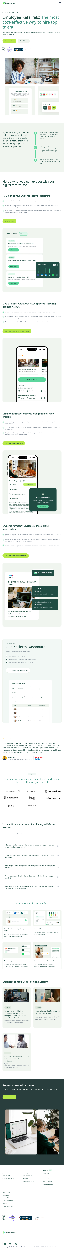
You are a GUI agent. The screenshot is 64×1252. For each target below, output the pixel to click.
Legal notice (36, 1246)
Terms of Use (52, 1246)
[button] (60, 3)
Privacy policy (44, 1246)
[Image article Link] (16, 995)
